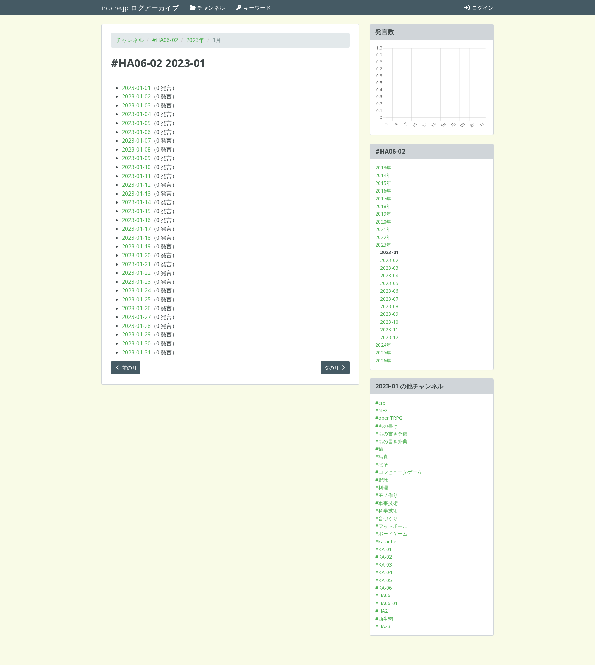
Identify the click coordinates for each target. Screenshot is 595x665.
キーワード (256, 7)
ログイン (482, 7)
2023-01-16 (136, 220)
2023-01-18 (136, 237)
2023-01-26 (136, 308)
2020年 (383, 221)
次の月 (332, 367)
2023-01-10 (136, 167)
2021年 (383, 229)
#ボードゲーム (391, 533)
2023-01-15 (136, 211)
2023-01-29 (136, 334)
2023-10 (389, 322)
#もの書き (386, 426)
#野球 (381, 480)
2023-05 (389, 283)
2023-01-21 (136, 264)
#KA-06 (383, 587)
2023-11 (389, 329)
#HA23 (382, 626)
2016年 (383, 190)
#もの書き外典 (391, 441)
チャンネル (210, 7)
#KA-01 (383, 549)
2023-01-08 (136, 149)
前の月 (129, 367)
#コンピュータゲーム (398, 472)
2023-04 (389, 275)
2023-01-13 (136, 193)
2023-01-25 (136, 299)
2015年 (383, 183)
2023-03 (389, 267)
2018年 (383, 206)
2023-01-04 (136, 114)
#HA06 (382, 595)
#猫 (379, 449)
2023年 (195, 40)
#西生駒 (384, 618)
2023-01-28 (136, 326)
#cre (380, 402)
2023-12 (389, 337)
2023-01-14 (136, 202)
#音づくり (386, 518)
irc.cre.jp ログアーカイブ (140, 7)
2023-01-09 (136, 158)
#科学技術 (386, 510)
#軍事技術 (386, 503)
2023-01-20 (136, 255)
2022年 (383, 237)
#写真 (381, 456)
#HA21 (382, 610)
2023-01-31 (136, 352)
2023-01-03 (136, 105)
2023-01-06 (136, 132)
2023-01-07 (136, 140)
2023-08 (389, 306)
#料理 (381, 487)
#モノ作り (386, 495)
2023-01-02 (136, 96)
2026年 (383, 360)
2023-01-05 (136, 123)
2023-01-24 (136, 290)
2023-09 (389, 314)
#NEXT (383, 410)
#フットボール (391, 526)
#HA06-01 (386, 603)
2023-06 (389, 291)
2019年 (383, 213)
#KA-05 (383, 580)
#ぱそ (381, 464)
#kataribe (385, 541)
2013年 (383, 167)
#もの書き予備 (391, 433)
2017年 (383, 198)
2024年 (383, 345)
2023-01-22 (136, 273)
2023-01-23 (136, 281)
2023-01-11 (136, 176)
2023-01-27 (136, 317)
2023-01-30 (136, 343)
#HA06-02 (165, 40)
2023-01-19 (136, 246)
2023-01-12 (136, 184)
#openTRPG (389, 418)
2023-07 (389, 298)
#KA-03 (383, 564)
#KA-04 (383, 572)
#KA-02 (383, 556)
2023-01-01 (136, 88)
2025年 (383, 352)
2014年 (383, 175)
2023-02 (389, 260)
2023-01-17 (136, 228)
